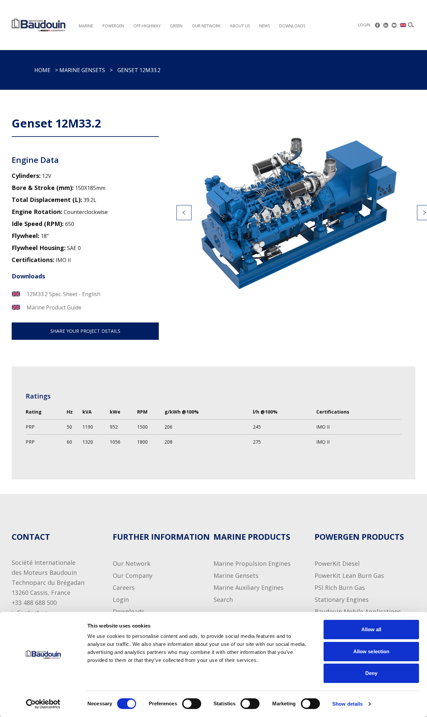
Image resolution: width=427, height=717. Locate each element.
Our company (132, 575)
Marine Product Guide (54, 307)
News (264, 26)
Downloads (292, 26)
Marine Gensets (82, 70)
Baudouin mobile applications (358, 612)
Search (223, 599)
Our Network (131, 563)
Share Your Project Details (85, 331)
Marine (86, 26)
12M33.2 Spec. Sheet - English (63, 294)
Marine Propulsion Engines (252, 563)
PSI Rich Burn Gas (340, 587)
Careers (124, 587)
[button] (183, 212)
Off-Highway (147, 26)
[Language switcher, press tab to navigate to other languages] (403, 25)
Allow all (371, 629)
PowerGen (113, 26)
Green (176, 26)
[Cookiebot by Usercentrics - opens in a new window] (43, 704)
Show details (347, 704)
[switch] (185, 703)
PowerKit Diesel (337, 563)
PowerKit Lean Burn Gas (349, 575)
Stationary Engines (342, 599)
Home (42, 70)
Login (364, 25)
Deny (371, 673)
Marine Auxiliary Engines (249, 587)
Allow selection (371, 651)
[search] (411, 25)
